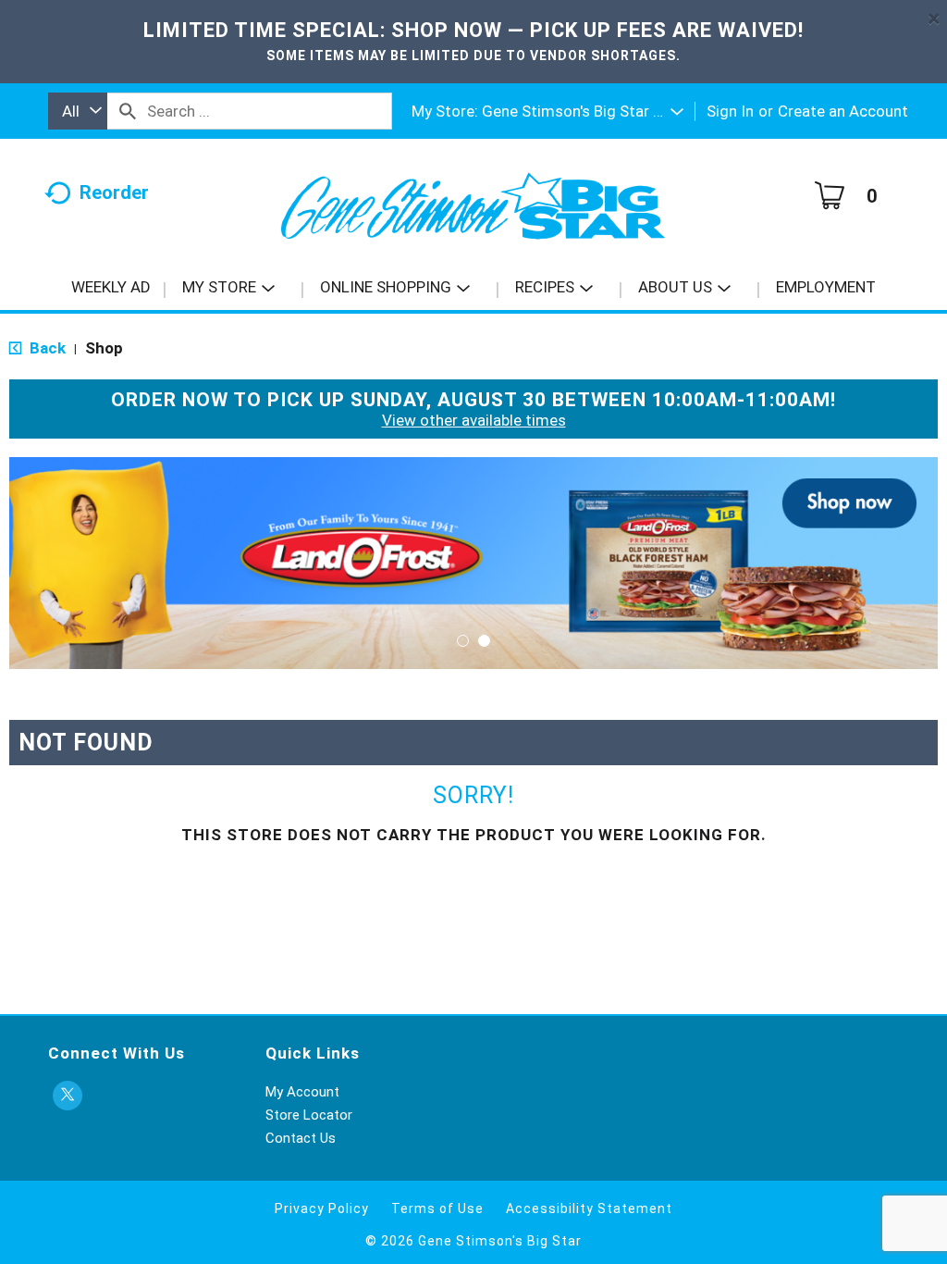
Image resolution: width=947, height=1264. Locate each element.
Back (46, 348)
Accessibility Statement (589, 1208)
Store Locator (308, 1115)
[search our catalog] (127, 111)
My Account (302, 1092)
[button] (582, 111)
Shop (104, 348)
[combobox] (77, 111)
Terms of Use (437, 1208)
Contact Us (300, 1138)
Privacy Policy (322, 1208)
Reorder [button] (114, 192)
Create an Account (843, 111)
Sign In (730, 111)
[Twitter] (67, 1096)
